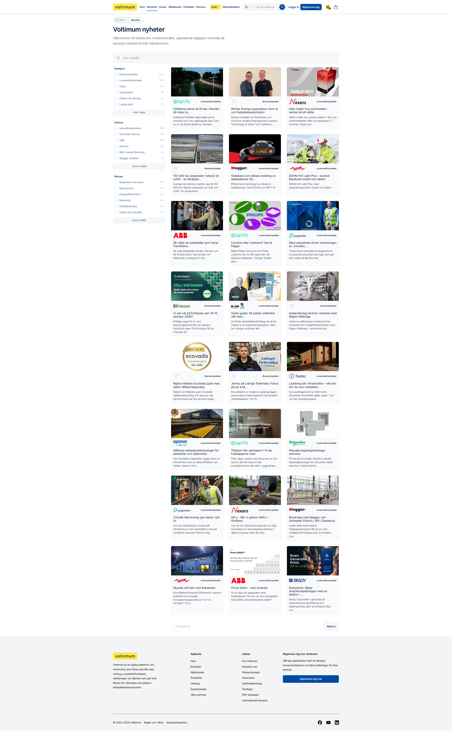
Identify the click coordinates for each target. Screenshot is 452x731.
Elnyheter (152, 6)
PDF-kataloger (250, 694)
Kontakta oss (249, 666)
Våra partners (198, 694)
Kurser (163, 6)
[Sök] (282, 7)
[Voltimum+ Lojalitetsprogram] (328, 7)
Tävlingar (247, 689)
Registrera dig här (311, 678)
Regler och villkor (154, 722)
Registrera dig (311, 6)
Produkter (188, 6)
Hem (142, 6)
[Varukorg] (336, 7)
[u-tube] (328, 722)
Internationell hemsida (254, 700)
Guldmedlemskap (252, 683)
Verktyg (195, 683)
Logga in (293, 6)
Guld (214, 6)
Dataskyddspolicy (176, 722)
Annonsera (248, 677)
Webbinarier (175, 6)
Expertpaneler (199, 689)
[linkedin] (337, 722)
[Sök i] (247, 7)
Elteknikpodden (231, 6)
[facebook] (320, 722)
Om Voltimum (249, 660)
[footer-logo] (139, 656)
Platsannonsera (251, 672)
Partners (201, 6)
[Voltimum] (125, 7)
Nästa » (331, 626)
